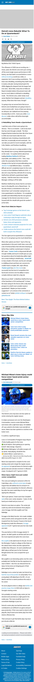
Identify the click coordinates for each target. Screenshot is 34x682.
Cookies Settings (21, 668)
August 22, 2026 (17, 458)
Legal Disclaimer (6, 665)
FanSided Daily (20, 656)
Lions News (9, 363)
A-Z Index (4, 668)
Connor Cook (13, 251)
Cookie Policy (20, 662)
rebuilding (28, 98)
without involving (7, 77)
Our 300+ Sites (20, 653)
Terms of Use (5, 662)
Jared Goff (28, 258)
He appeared (6, 466)
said (3, 499)
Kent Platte (6, 36)
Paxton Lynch (6, 268)
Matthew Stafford (11, 156)
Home (3, 363)
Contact (3, 653)
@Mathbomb (6, 295)
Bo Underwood (7, 382)
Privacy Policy (20, 659)
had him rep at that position (10, 574)
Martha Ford (6, 165)
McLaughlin (5, 541)
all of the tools (17, 268)
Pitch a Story (5, 659)
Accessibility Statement (23, 665)
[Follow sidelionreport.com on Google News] (30, 308)
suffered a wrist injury (19, 483)
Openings (19, 651)
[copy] (11, 39)
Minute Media (9, 672)
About (3, 651)
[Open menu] (2, 2)
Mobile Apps (5, 656)
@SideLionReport (20, 293)
